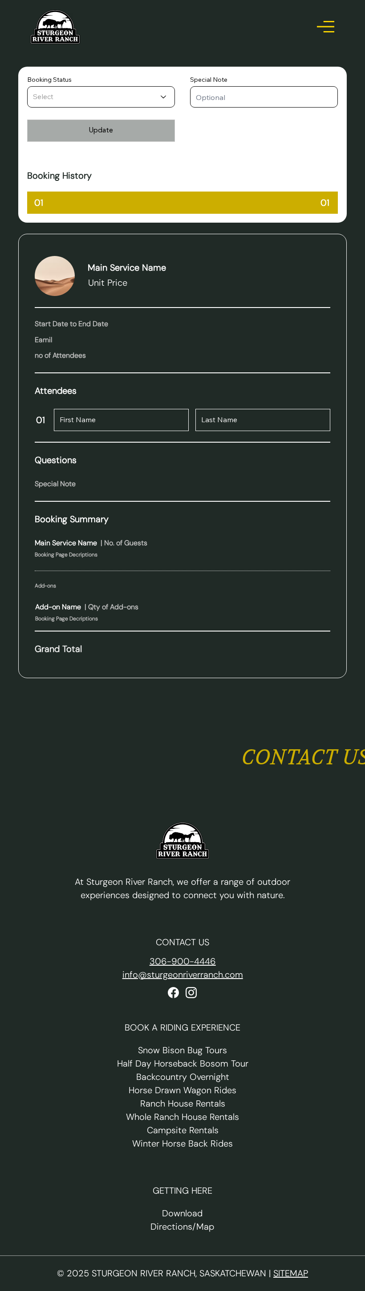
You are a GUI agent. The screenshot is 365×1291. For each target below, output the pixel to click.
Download (182, 1213)
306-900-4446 (183, 961)
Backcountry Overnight (182, 1077)
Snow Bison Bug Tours (182, 1050)
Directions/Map (182, 1226)
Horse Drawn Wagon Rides (182, 1090)
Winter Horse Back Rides (182, 1143)
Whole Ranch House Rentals (182, 1117)
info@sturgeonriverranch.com (182, 974)
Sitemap (290, 1273)
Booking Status (49, 79)
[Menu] (326, 27)
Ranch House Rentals (182, 1103)
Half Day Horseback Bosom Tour (182, 1063)
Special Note (208, 79)
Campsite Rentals (183, 1130)
